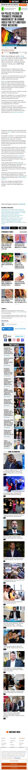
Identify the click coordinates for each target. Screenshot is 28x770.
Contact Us (12, 747)
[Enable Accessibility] (27, 1)
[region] (14, 758)
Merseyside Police (15, 213)
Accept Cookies (14, 767)
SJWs (18, 216)
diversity (13, 211)
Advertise (12, 744)
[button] (2, 1)
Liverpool (3, 213)
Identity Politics (11, 212)
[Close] (26, 749)
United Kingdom (9, 221)
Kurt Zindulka (5, 47)
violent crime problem (18, 112)
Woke (10, 222)
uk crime (20, 219)
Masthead (3, 738)
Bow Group (20, 209)
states (24, 149)
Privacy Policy (13, 738)
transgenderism (14, 219)
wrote (9, 132)
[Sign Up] (23, 5)
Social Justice (15, 209)
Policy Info (3, 747)
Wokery (24, 222)
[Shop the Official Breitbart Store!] (19, 336)
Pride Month (4, 216)
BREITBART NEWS (14, 732)
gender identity (22, 211)
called (19, 162)
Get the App (21, 740)
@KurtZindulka (21, 204)
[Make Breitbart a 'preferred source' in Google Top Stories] (7, 50)
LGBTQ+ (23, 212)
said (8, 137)
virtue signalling (4, 222)
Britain (2, 211)
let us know (17, 311)
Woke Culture (15, 222)
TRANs (3, 219)
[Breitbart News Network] (5, 336)
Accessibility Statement (3, 744)
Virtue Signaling (17, 221)
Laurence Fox (18, 212)
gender (16, 211)
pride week (9, 216)
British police (7, 211)
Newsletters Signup (21, 744)
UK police (3, 221)
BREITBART (15, 1)
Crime (2, 209)
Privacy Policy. (17, 758)
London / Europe (8, 209)
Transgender (7, 219)
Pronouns (14, 216)
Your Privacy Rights (14, 760)
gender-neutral (4, 212)
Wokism (3, 223)
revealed (19, 155)
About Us (3, 740)
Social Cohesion (4, 218)
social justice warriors (13, 218)
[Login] (24, 1)
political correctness (18, 215)
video (5, 81)
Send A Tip (21, 747)
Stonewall (20, 218)
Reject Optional (14, 764)
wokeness (20, 222)
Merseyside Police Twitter (22, 45)
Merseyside (8, 213)
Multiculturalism (4, 215)
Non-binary (11, 215)
